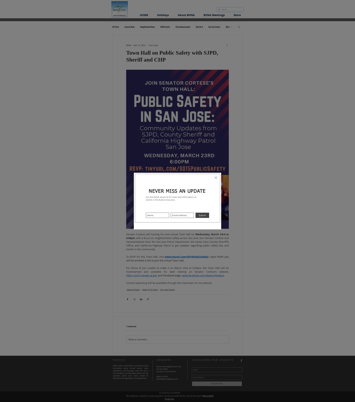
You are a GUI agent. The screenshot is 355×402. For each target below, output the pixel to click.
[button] (216, 177)
